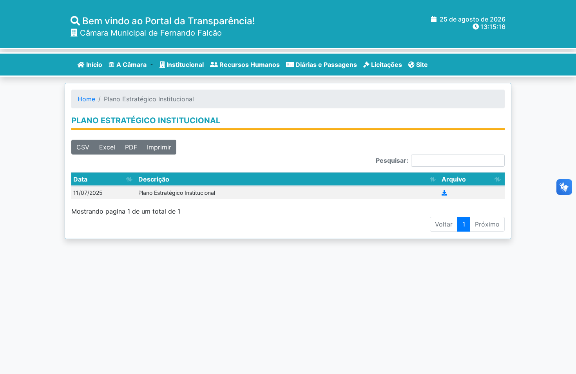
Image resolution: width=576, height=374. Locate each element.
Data (80, 179)
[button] (130, 64)
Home (86, 99)
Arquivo (454, 179)
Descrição (153, 179)
